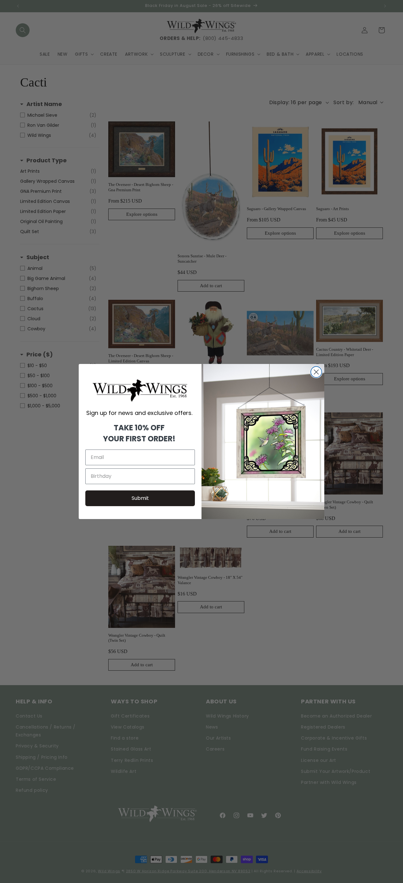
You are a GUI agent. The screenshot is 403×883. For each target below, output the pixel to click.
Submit (140, 498)
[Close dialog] (316, 371)
